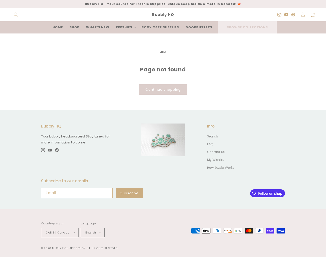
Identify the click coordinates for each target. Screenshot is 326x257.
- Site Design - (78, 248)
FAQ (210, 144)
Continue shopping (163, 89)
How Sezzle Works (220, 167)
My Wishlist (215, 159)
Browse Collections (247, 27)
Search (212, 136)
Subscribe (129, 193)
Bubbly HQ (59, 248)
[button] (16, 15)
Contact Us (216, 152)
